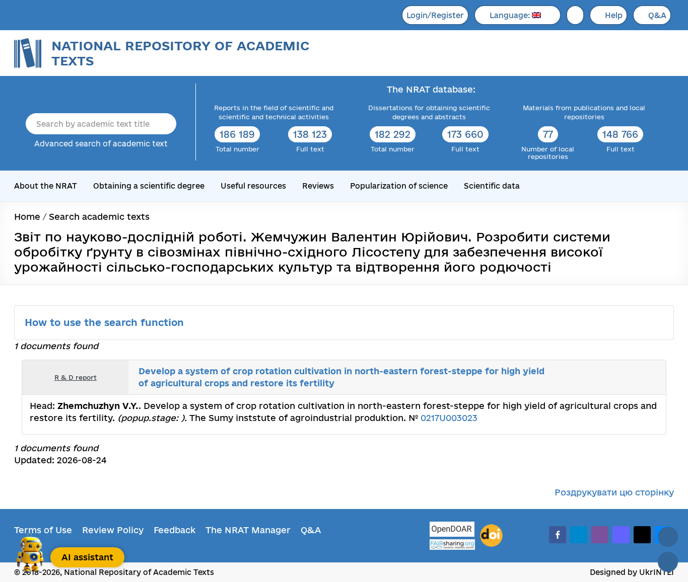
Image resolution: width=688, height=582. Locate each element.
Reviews (318, 186)
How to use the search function (106, 322)
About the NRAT (45, 186)
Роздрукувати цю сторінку (614, 492)
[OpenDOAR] (452, 530)
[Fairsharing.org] (452, 544)
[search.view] (606, 377)
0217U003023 (449, 418)
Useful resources (253, 186)
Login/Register (435, 15)
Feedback (174, 530)
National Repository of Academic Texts (180, 53)
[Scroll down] (668, 562)
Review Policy (113, 530)
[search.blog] (650, 377)
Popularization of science (399, 186)
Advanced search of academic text (101, 143)
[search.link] (628, 377)
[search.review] (639, 377)
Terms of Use (43, 530)
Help (614, 15)
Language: (511, 15)
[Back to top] (668, 537)
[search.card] (617, 377)
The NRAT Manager (248, 530)
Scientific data (492, 186)
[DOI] (491, 536)
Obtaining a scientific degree (148, 186)
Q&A (657, 15)
